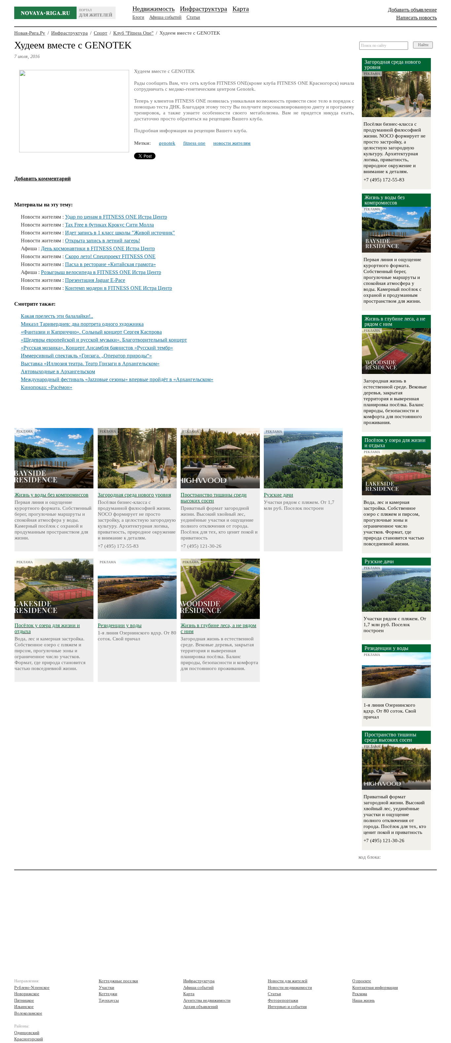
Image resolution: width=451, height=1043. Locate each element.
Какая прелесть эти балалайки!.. (57, 316)
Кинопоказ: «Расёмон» (46, 387)
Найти (423, 45)
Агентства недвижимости (206, 1000)
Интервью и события (287, 1006)
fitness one (194, 143)
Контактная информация (375, 987)
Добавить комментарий (42, 178)
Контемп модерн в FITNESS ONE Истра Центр (118, 288)
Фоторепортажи (283, 1000)
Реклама (359, 993)
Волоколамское (28, 1013)
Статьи (193, 17)
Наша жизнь (363, 1000)
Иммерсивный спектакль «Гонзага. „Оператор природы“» (86, 355)
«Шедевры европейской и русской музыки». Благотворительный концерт (104, 340)
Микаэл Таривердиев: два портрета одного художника (82, 324)
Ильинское (24, 1006)
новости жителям (232, 143)
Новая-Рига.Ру (29, 33)
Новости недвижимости (290, 987)
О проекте (361, 980)
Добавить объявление (412, 10)
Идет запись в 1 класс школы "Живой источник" (120, 232)
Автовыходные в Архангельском (58, 371)
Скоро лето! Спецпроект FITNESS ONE (110, 256)
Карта (240, 8)
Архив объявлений (200, 1006)
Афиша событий (165, 17)
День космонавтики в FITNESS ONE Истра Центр (98, 248)
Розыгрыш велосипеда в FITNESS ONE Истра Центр (101, 272)
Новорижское (26, 993)
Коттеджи (108, 993)
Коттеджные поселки (118, 980)
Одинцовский (26, 1032)
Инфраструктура (203, 8)
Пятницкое (24, 1000)
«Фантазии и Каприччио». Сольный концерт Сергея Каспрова (91, 332)
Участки (106, 987)
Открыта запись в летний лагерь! (102, 240)
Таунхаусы (109, 1000)
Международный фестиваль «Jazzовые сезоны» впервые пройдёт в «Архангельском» (117, 379)
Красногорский (28, 1038)
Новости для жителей (287, 980)
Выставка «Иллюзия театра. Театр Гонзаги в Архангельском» (90, 363)
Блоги (138, 17)
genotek (167, 143)
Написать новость (416, 17)
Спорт (100, 33)
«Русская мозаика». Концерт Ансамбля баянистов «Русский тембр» (97, 348)
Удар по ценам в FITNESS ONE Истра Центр (116, 217)
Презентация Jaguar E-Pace (95, 280)
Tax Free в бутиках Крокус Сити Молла (109, 225)
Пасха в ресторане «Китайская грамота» (110, 264)
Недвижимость (153, 8)
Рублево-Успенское (32, 987)
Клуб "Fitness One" (133, 33)
